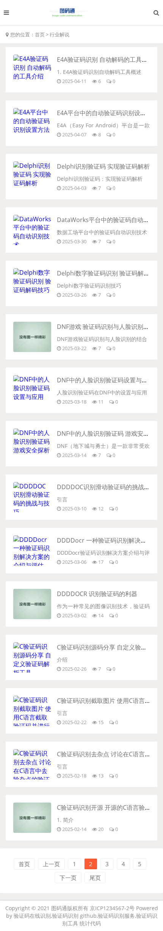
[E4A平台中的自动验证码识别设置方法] (32, 129)
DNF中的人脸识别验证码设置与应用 (105, 380)
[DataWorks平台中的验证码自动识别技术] (32, 245)
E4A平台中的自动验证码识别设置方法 (107, 113)
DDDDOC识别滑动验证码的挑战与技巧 (109, 487)
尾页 (95, 877)
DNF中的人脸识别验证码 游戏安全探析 (109, 433)
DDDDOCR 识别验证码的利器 (97, 594)
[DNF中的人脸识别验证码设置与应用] (32, 397)
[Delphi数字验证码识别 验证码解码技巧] (32, 290)
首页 (40, 34)
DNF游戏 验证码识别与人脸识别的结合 (109, 326)
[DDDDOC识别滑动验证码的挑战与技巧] (32, 512)
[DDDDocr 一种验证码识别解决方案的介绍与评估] (32, 565)
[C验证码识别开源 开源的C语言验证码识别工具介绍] (32, 830)
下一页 (68, 877)
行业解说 (59, 34)
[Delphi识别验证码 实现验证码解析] (32, 183)
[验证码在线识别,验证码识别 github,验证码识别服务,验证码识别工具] (81, 12)
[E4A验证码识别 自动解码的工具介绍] (32, 76)
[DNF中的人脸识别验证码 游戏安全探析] (32, 450)
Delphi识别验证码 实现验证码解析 (103, 166)
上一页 (51, 864)
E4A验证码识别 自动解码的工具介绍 (105, 59)
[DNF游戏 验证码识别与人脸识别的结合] (32, 350)
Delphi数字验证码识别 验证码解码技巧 (109, 273)
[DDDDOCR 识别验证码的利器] (32, 617)
